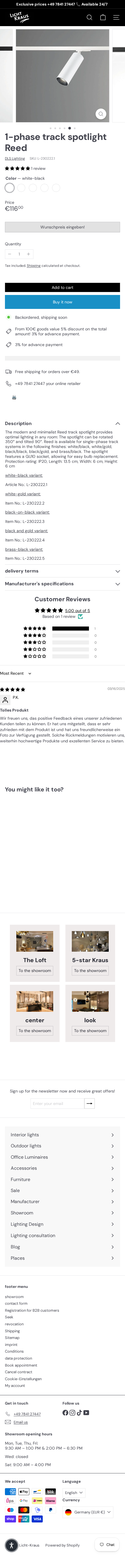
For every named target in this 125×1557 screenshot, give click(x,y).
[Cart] (103, 17)
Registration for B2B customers (32, 1310)
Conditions (14, 1351)
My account (15, 1385)
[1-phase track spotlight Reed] (41, 843)
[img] (12, 689)
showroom (14, 1296)
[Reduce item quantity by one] (10, 254)
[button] (18, 168)
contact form (16, 1303)
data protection (18, 1358)
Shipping (34, 265)
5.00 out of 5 (77, 610)
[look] (90, 1001)
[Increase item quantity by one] (28, 254)
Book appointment (21, 1365)
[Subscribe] (89, 1103)
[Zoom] (100, 114)
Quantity (13, 244)
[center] (34, 1001)
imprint (11, 1344)
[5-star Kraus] (90, 941)
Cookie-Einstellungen (23, 1378)
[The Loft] (34, 941)
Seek (9, 1317)
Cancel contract (18, 1371)
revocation (14, 1324)
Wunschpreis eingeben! (63, 228)
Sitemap (12, 1337)
